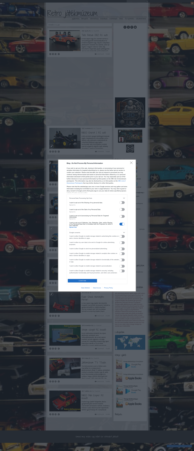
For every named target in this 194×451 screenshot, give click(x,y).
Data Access (97, 288)
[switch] (122, 202)
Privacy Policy (108, 288)
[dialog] (97, 225)
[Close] (132, 163)
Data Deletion (85, 288)
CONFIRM (82, 281)
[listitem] (97, 198)
